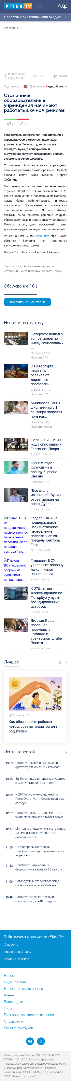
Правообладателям (18, 951)
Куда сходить (51, 17)
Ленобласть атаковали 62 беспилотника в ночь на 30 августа (38, 867)
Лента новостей (29, 271)
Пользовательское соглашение (29, 1015)
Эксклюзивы (29, 17)
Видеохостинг (15, 982)
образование (31, 266)
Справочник (13, 1022)
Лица (8, 1008)
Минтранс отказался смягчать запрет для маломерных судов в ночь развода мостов (40, 833)
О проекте (11, 944)
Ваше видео (13, 1002)
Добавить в (48, 86)
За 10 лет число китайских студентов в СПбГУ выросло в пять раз (40, 781)
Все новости (65, 752)
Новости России (52, 271)
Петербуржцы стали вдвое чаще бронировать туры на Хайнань (37, 883)
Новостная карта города (23, 989)
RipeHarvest (59, 76)
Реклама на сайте (16, 958)
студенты (47, 266)
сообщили (42, 236)
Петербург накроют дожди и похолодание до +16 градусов (35, 899)
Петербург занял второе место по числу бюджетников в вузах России (39, 815)
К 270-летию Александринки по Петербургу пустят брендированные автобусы (39, 799)
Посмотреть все (20, 290)
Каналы (10, 995)
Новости (11, 17)
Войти (64, 6)
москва (16, 266)
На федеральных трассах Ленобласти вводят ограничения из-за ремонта (39, 851)
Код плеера (11, 86)
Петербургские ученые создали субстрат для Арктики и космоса (37, 765)
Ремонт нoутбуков (18, 1028)
